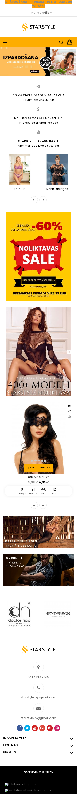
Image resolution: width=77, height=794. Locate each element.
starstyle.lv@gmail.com (38, 697)
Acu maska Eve (38, 477)
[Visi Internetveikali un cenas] (28, 790)
